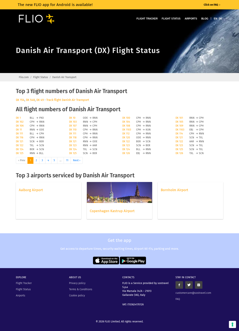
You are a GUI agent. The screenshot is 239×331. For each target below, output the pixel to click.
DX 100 (126, 117)
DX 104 (126, 121)
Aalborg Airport (31, 190)
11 (67, 160)
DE (220, 18)
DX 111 (19, 133)
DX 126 (126, 153)
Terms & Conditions (80, 289)
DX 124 (19, 149)
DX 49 (40, 100)
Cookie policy (77, 295)
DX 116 (19, 137)
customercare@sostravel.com (193, 292)
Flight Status (171, 18)
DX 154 (20, 100)
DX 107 (73, 125)
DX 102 (20, 121)
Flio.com (24, 77)
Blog (204, 18)
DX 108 (126, 125)
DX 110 (73, 129)
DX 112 (126, 133)
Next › (76, 160)
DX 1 (18, 117)
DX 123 (73, 145)
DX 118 (73, 137)
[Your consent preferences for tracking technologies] (232, 324)
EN (215, 18)
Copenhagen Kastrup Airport (112, 211)
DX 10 (72, 117)
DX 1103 (126, 129)
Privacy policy (77, 283)
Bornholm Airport (174, 190)
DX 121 (179, 137)
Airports (191, 18)
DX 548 (30, 100)
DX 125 (179, 149)
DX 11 (19, 129)
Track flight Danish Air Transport (67, 100)
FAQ (178, 299)
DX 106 (20, 125)
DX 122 (126, 141)
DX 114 (179, 133)
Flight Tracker (147, 18)
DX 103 (73, 121)
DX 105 (179, 121)
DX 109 (179, 125)
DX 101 (179, 117)
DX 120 (126, 137)
